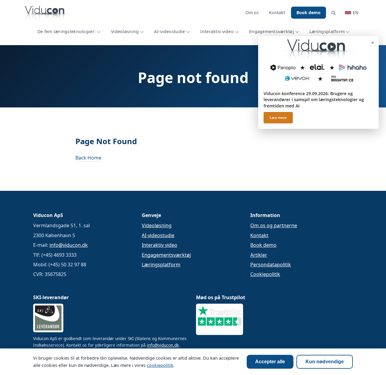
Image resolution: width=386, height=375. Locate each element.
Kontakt (277, 12)
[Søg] (333, 12)
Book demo (308, 12)
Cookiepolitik (265, 274)
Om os (252, 12)
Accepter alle (270, 361)
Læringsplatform (327, 31)
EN (356, 12)
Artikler (258, 254)
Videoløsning (125, 31)
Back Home (88, 157)
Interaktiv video (217, 31)
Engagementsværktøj (271, 31)
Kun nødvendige (324, 361)
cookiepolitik (160, 365)
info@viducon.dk (68, 245)
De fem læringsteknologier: (66, 31)
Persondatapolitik (270, 264)
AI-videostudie (169, 31)
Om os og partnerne (273, 225)
